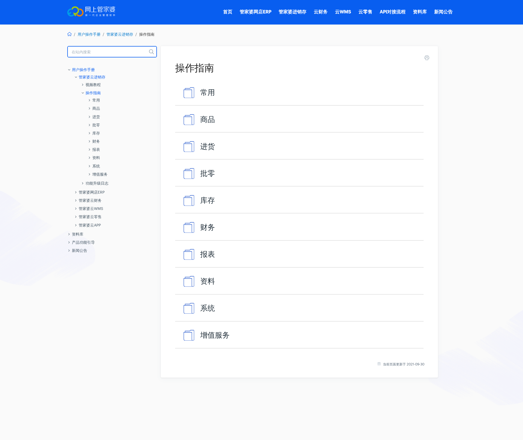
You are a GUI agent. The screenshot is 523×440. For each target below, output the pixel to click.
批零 (96, 125)
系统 (96, 166)
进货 (96, 116)
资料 (96, 157)
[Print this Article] (427, 58)
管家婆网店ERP (92, 192)
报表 (96, 149)
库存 (96, 133)
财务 (96, 141)
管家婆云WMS (91, 208)
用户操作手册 (89, 34)
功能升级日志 (97, 183)
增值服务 (100, 174)
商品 (96, 108)
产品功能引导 (83, 242)
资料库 (77, 234)
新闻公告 (79, 250)
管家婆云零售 (90, 216)
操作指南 (93, 92)
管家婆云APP (90, 225)
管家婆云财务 (90, 200)
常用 (96, 100)
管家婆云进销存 (120, 34)
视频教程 (93, 84)
